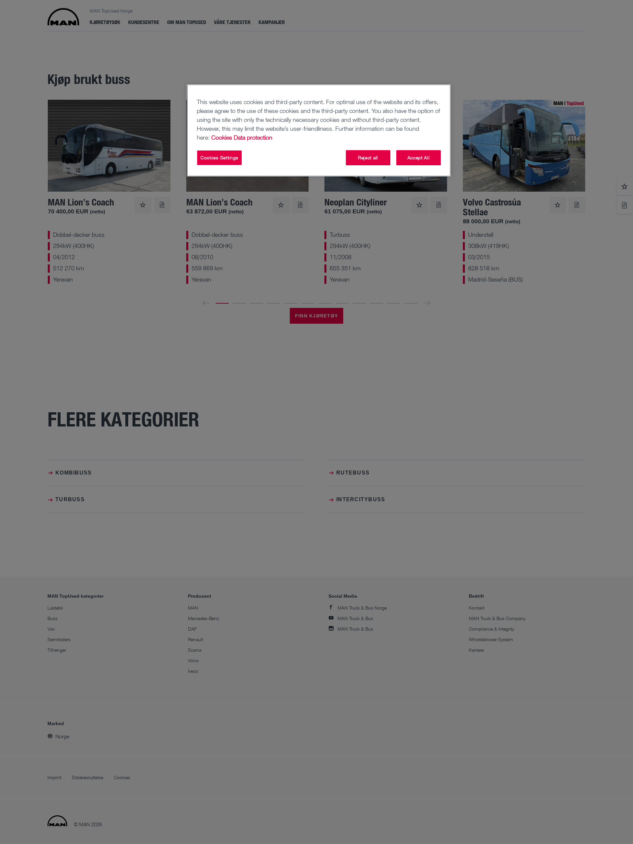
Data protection (253, 137)
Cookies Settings (219, 157)
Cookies (221, 137)
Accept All (418, 157)
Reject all (368, 157)
